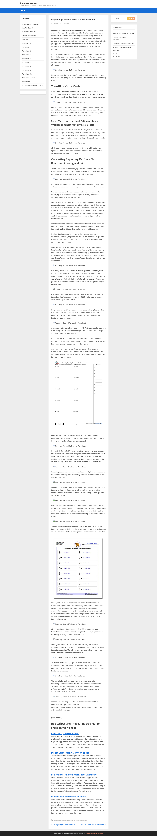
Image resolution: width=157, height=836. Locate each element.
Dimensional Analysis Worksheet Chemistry (73, 774)
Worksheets (26, 82)
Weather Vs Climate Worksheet (123, 33)
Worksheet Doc (27, 74)
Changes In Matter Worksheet (123, 43)
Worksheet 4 (26, 59)
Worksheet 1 (26, 47)
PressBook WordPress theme (94, 833)
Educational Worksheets (61, 820)
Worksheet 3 (26, 55)
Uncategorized (73, 820)
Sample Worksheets (29, 32)
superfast (25, 39)
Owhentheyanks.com (28, 3)
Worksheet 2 (26, 51)
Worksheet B (26, 70)
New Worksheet (27, 28)
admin (67, 23)
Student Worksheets (29, 35)
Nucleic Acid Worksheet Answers (68, 796)
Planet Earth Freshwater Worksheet (70, 752)
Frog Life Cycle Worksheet (65, 733)
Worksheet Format (28, 78)
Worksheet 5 (83, 820)
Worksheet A (26, 66)
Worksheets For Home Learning (33, 85)
